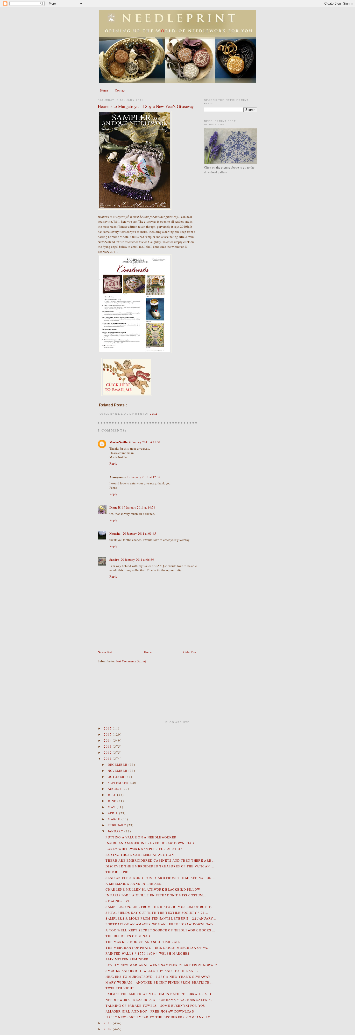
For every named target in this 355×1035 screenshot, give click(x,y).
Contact (120, 90)
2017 (108, 728)
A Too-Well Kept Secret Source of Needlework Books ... (160, 930)
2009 (108, 1029)
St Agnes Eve (118, 901)
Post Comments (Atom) (131, 661)
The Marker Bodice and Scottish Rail (143, 942)
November (118, 770)
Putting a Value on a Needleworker (141, 837)
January (116, 831)
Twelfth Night (120, 988)
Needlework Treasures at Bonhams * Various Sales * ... (160, 1000)
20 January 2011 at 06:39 (137, 559)
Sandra (114, 559)
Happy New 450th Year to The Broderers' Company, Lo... (159, 1017)
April (113, 813)
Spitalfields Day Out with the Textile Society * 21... (157, 912)
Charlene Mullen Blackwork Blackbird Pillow (153, 889)
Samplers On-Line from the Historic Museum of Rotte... (160, 907)
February (117, 825)
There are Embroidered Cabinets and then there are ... (160, 860)
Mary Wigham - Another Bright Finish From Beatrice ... (159, 982)
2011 (108, 758)
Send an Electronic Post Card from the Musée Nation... (160, 878)
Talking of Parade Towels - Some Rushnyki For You (155, 1005)
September (119, 782)
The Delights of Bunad (128, 936)
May (112, 807)
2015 (108, 734)
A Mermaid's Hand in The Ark (134, 883)
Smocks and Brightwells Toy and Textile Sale (152, 971)
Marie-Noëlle (118, 442)
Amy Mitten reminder (127, 959)
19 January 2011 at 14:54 (138, 507)
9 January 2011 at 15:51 (145, 442)
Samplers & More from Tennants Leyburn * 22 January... (161, 918)
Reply (113, 463)
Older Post (190, 652)
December (118, 764)
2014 (108, 740)
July (112, 795)
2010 (108, 1023)
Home (104, 90)
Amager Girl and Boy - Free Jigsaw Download (150, 1011)
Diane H (115, 507)
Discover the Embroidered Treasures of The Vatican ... (160, 866)
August (115, 789)
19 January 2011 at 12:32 (143, 477)
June (113, 801)
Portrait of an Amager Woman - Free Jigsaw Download (159, 924)
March (115, 819)
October (117, 776)
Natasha (115, 533)
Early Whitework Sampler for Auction (144, 849)
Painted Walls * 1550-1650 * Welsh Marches (147, 953)
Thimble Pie (117, 872)
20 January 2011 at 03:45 (139, 533)
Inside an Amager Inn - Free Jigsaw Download (150, 843)
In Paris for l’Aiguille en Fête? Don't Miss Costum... (156, 895)
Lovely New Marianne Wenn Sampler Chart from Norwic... (163, 965)
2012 (108, 752)
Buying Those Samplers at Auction (140, 854)
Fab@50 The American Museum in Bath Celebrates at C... (161, 994)
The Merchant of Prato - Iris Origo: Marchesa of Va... (158, 947)
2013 (108, 746)
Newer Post (105, 652)
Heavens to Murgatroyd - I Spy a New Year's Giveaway (146, 106)
